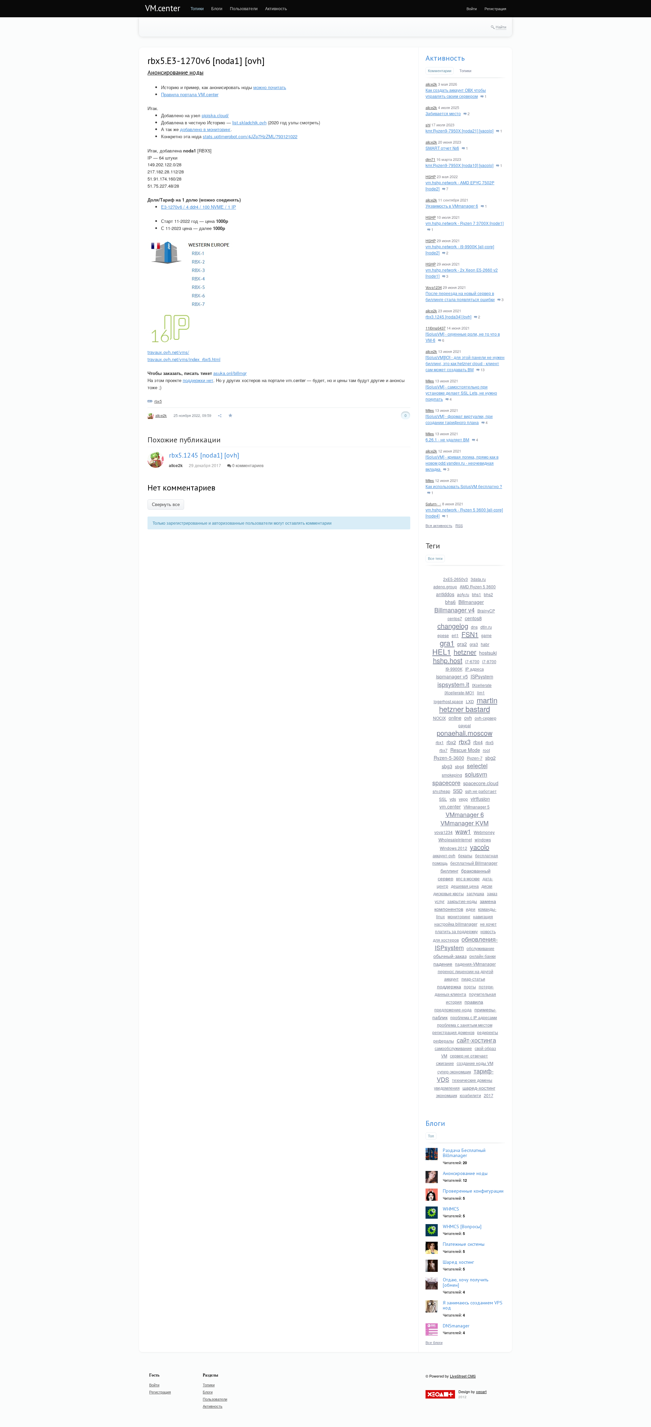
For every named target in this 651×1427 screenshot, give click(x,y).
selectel (477, 765)
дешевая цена (465, 886)
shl (428, 124)
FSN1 (469, 634)
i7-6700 (472, 661)
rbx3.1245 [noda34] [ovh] (448, 316)
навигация (483, 916)
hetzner (465, 652)
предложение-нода (453, 1009)
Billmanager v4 (454, 609)
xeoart (481, 1391)
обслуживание (480, 948)
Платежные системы (464, 1244)
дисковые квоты (448, 893)
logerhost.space (448, 701)
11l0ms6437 (436, 328)
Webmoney (484, 832)
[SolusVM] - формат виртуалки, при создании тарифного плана (459, 419)
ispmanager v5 (452, 676)
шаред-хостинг (478, 1087)
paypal (464, 725)
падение (442, 963)
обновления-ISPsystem (466, 943)
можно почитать (269, 87)
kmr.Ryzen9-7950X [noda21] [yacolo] (459, 130)
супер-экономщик (454, 1071)
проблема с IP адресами (473, 1017)
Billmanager (471, 602)
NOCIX (439, 718)
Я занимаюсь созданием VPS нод (472, 1305)
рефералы (443, 1041)
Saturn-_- (433, 503)
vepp (463, 799)
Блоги (435, 1123)
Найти (501, 26)
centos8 (473, 618)
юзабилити (470, 1095)
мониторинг (459, 916)
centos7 (455, 618)
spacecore (446, 782)
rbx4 (478, 742)
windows (483, 839)
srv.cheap (441, 791)
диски (486, 886)
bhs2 (488, 594)
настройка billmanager (455, 924)
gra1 (447, 642)
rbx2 (451, 742)
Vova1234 (434, 287)
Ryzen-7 (474, 758)
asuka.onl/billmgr (229, 373)
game (486, 635)
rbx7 (443, 750)
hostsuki (488, 652)
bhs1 (476, 594)
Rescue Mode (465, 750)
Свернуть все (166, 504)
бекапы (465, 855)
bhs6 (450, 602)
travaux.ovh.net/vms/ (168, 352)
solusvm (476, 774)
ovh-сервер (485, 718)
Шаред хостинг (458, 1262)
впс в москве (468, 878)
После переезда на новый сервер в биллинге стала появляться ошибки (460, 296)
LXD (470, 701)
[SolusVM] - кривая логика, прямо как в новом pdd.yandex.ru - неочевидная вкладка (462, 463)
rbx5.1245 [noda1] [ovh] (204, 455)
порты (470, 986)
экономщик (446, 1095)
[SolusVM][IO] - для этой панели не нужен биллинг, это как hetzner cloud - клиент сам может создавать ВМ (465, 363)
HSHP (431, 176)
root (486, 750)
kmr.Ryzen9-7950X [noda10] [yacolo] (459, 165)
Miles (430, 380)
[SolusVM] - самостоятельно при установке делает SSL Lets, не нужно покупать (461, 393)
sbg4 (459, 766)
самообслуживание (453, 1048)
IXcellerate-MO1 (459, 692)
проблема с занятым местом (464, 1025)
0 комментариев (247, 465)
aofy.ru (463, 594)
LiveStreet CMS (463, 1376)
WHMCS (451, 1209)
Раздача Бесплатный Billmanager (464, 1152)
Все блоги (434, 1342)
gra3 (474, 644)
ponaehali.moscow (464, 733)
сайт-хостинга (476, 1039)
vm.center (450, 806)
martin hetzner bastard (468, 704)
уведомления (447, 1088)
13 (482, 369)
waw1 (463, 831)
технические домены (472, 1080)
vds (453, 799)
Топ (431, 1135)
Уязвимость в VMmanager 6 (452, 206)
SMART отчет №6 (442, 148)
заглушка (475, 893)
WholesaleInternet (455, 839)
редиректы (487, 1032)
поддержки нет (198, 380)
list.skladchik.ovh (249, 122)
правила (474, 1001)
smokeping (452, 775)
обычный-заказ (450, 955)
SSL (443, 799)
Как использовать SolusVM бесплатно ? (464, 486)
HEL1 (441, 651)
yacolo (479, 847)
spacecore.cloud (480, 783)
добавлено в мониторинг (205, 129)
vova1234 (443, 832)
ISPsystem (482, 676)
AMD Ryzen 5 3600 (478, 586)
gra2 (462, 644)
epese (443, 635)
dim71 (430, 159)
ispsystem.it (453, 684)
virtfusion (480, 798)
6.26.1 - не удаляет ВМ (447, 439)
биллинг (449, 870)
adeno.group (445, 586)
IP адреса (474, 669)
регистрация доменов (453, 1032)
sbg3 (447, 766)
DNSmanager (456, 1326)
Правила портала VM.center (189, 94)
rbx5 (158, 401)
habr (485, 644)
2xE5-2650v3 (455, 579)
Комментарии (439, 70)
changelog (452, 626)
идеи (470, 909)
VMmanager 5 (476, 807)
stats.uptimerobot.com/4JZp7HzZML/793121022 (250, 136)
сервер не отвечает (469, 1055)
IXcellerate (482, 685)
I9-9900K (454, 669)
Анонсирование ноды (175, 72)
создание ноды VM (475, 1063)
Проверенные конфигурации (473, 1191)
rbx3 (465, 741)
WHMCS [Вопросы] (462, 1226)
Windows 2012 (453, 848)
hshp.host (447, 660)
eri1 (455, 635)
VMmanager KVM (464, 822)
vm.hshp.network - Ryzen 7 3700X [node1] (465, 223)
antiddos (445, 594)
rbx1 (440, 742)
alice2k (161, 415)
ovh (468, 717)
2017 (488, 1095)
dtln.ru (486, 627)
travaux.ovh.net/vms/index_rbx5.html (183, 359)
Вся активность (439, 525)
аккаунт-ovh (444, 855)
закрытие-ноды (462, 901)
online (455, 717)
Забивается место (443, 113)
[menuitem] (197, 8)
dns (474, 627)
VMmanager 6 (465, 814)
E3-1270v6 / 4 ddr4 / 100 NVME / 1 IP (198, 207)
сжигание (445, 1063)
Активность (445, 58)
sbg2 (490, 757)
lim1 (481, 692)
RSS (459, 525)
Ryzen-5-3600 (449, 757)
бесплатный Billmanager (473, 863)
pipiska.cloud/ (215, 115)
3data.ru (478, 579)
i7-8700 (489, 661)
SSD (457, 791)
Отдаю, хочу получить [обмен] (465, 1282)
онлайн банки (482, 956)
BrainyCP (486, 610)
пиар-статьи (473, 979)
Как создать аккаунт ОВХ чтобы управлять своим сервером (456, 93)
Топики (465, 70)
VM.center (162, 8)
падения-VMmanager (475, 964)
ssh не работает (481, 791)
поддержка (449, 986)
